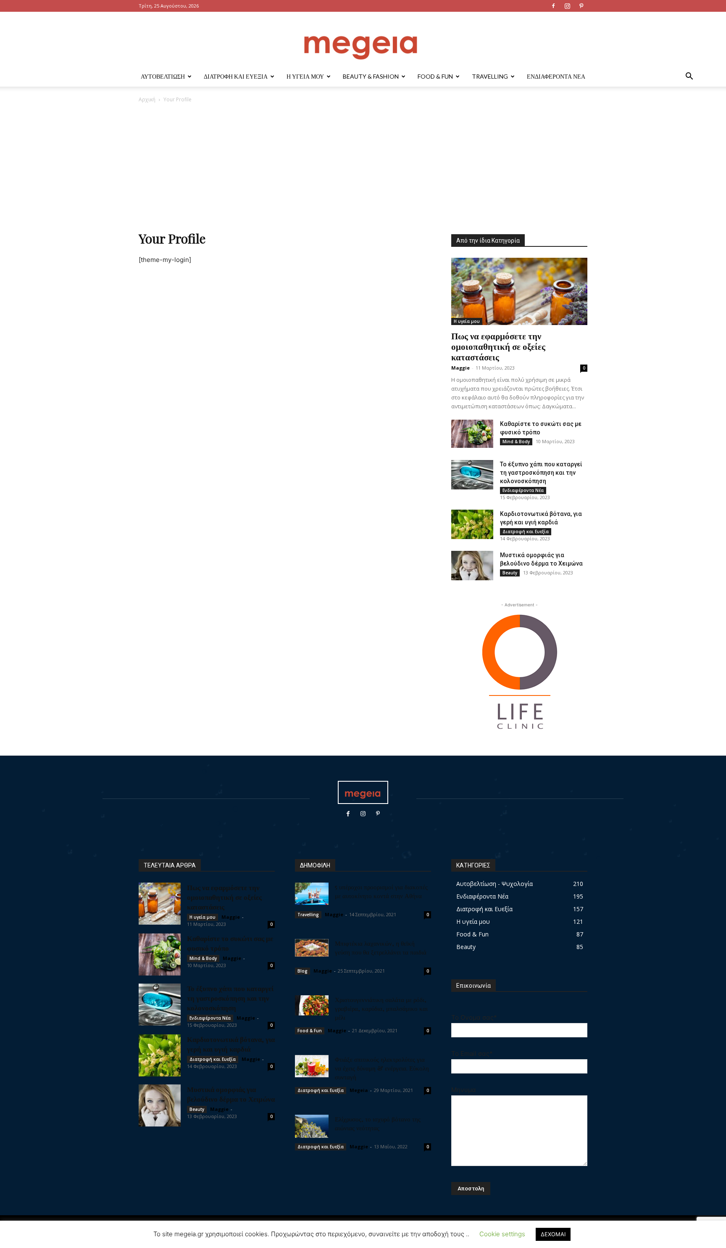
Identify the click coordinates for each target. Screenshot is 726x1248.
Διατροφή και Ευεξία (236, 76)
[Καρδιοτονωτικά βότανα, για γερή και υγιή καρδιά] (472, 524)
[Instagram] (567, 6)
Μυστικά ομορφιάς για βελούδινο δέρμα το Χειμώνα (231, 1093)
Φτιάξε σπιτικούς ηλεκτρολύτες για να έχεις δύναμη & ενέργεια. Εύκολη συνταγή (382, 1068)
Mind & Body (516, 441)
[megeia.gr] (363, 39)
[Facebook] (553, 6)
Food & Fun (435, 76)
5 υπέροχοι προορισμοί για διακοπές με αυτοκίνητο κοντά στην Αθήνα (381, 891)
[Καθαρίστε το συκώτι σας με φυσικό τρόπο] (472, 434)
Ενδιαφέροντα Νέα (556, 76)
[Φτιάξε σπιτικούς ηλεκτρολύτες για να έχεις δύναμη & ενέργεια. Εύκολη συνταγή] (312, 1066)
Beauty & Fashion (371, 76)
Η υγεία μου (305, 76)
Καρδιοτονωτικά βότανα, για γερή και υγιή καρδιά (231, 1043)
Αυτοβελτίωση (163, 76)
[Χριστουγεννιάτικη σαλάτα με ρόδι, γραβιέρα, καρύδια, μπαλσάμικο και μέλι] (312, 1005)
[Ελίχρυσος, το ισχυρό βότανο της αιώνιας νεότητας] (312, 1126)
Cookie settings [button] (502, 1234)
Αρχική (147, 99)
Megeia (359, 1090)
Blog (302, 971)
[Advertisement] (363, 166)
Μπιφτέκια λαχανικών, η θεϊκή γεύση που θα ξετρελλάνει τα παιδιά (380, 947)
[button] (689, 77)
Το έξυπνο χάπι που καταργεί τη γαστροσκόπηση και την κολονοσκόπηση (541, 472)
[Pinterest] (581, 6)
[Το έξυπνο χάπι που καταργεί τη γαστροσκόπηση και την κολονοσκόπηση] (472, 474)
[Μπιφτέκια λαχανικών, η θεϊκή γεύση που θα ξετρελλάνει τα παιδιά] (312, 948)
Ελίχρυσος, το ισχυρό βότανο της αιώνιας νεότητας (378, 1123)
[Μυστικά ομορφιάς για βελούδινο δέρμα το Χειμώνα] (472, 565)
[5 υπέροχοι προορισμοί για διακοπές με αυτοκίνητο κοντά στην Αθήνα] (312, 894)
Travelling (490, 76)
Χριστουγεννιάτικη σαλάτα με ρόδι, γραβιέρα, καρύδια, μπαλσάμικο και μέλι (381, 1008)
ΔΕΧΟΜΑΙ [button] (553, 1234)
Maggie (460, 368)
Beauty (509, 573)
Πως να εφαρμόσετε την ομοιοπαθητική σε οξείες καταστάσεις (498, 346)
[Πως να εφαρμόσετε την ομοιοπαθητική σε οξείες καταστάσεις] (519, 291)
